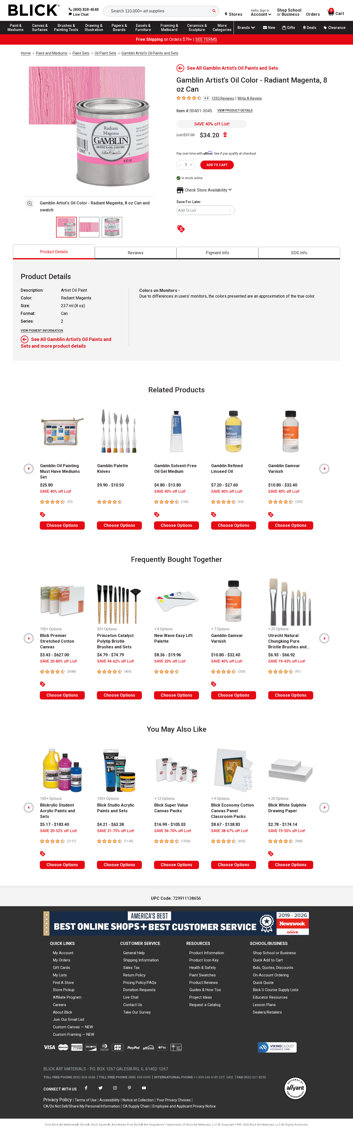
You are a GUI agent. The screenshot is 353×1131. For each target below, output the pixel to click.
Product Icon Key (204, 960)
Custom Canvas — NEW (73, 1027)
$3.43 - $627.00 (54, 654)
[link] (79, 14)
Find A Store (63, 982)
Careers (59, 1004)
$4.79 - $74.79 (110, 654)
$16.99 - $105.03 (170, 824)
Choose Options (62, 525)
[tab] (54, 251)
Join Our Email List (68, 1019)
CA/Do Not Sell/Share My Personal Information (81, 1106)
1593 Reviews (222, 98)
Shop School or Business (274, 953)
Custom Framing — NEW (73, 1034)
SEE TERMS (206, 39)
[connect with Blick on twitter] (100, 1091)
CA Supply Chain (136, 1106)
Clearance (337, 28)
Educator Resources (270, 997)
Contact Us (132, 1004)
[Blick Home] (34, 10)
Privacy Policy (57, 1099)
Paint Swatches (202, 975)
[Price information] (182, 229)
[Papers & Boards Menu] (121, 34)
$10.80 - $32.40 (282, 485)
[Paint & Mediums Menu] (18, 34)
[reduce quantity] (180, 165)
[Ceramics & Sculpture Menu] (197, 34)
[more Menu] (222, 34)
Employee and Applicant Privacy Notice (184, 1106)
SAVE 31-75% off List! (115, 831)
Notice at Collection (138, 1100)
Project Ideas (200, 997)
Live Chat (131, 997)
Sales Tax (131, 967)
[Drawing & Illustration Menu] (94, 34)
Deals (311, 28)
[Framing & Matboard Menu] (169, 34)
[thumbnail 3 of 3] (112, 227)
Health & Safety (202, 967)
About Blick (62, 1012)
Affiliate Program (67, 997)
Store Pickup (63, 989)
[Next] (324, 469)
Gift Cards (61, 967)
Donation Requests (139, 989)
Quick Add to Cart (268, 960)
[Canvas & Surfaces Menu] (41, 34)
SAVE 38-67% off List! (229, 831)
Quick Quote (263, 982)
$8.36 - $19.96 (167, 654)
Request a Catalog (204, 1004)
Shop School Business (289, 12)
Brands (243, 28)
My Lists (60, 975)
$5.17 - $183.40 (54, 824)
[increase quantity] (191, 165)
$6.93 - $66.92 (281, 654)
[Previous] (29, 469)
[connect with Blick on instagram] (115, 1091)
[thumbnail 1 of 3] (66, 227)
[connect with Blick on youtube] (144, 1091)
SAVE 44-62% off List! (115, 661)
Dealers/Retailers (267, 1012)
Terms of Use (86, 1100)
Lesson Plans (264, 1004)
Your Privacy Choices (174, 1100)
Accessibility (109, 1100)
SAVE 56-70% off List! (172, 831)
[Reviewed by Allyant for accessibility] (295, 1089)
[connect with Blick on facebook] (86, 1091)
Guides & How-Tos (205, 989)
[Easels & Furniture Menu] (144, 34)
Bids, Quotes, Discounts (273, 967)
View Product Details (235, 110)
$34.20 (209, 135)
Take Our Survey (137, 1012)
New (271, 28)
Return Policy (134, 975)
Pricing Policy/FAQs (139, 982)
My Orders (61, 960)
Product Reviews (203, 982)
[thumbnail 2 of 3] (89, 227)
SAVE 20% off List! (170, 661)
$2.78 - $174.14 (282, 824)
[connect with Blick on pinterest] (129, 1091)
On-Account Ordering (271, 975)
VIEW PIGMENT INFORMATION (42, 330)
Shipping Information (141, 960)
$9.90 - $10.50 (110, 485)
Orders (313, 14)
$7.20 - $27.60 (224, 485)
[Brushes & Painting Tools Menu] (66, 34)
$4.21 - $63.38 (110, 824)
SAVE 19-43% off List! (286, 661)
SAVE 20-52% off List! (58, 831)
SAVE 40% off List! (211, 124)
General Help (134, 953)
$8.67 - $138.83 (225, 824)
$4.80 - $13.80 (167, 485)
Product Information (206, 953)
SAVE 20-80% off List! (58, 661)
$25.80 (46, 485)
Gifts (291, 28)
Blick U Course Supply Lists (275, 989)
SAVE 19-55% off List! (286, 831)
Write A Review (249, 98)
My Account (63, 953)
